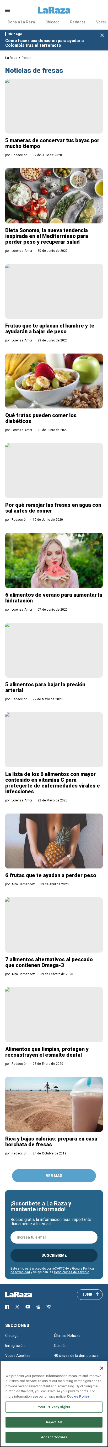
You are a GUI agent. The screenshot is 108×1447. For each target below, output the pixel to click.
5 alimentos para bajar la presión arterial (45, 687)
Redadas (78, 22)
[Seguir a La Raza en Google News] (38, 1307)
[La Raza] (54, 10)
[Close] (101, 1368)
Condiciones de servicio (71, 1272)
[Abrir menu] (7, 10)
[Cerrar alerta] (102, 36)
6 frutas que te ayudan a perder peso (50, 875)
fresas (26, 58)
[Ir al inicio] (26, 1294)
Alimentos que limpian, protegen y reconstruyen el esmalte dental (47, 1052)
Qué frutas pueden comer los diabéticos (41, 418)
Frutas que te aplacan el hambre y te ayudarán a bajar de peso (49, 329)
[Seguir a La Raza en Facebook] (7, 1307)
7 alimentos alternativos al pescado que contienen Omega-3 (49, 962)
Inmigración (15, 1345)
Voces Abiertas (17, 1355)
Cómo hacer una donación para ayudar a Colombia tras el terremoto (44, 43)
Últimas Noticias (67, 1335)
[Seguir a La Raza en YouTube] (28, 1307)
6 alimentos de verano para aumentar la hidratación (53, 598)
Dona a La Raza (21, 22)
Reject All (54, 1422)
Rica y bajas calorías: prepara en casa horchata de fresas (51, 1142)
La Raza (11, 58)
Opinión (60, 1345)
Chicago (53, 22)
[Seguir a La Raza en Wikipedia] (49, 1307)
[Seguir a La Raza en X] (17, 1307)
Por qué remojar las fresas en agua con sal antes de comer (53, 508)
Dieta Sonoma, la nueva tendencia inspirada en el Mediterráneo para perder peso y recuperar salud (46, 236)
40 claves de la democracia (76, 1355)
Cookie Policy (78, 1396)
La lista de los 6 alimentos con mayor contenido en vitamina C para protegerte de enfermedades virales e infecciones (52, 783)
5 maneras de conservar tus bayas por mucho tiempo (52, 143)
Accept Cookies (54, 1437)
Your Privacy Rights (54, 1407)
